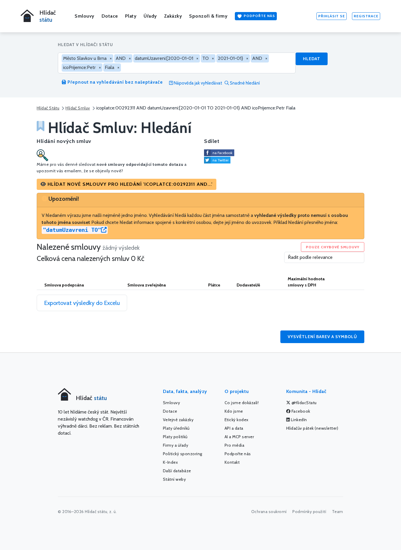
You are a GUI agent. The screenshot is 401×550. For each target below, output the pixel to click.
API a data (234, 428)
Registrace (366, 16)
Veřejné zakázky (178, 419)
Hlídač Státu (48, 108)
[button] (126, 184)
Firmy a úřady (175, 445)
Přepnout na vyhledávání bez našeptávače (114, 82)
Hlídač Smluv (77, 108)
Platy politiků (175, 436)
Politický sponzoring (182, 453)
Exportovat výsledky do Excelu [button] (82, 302)
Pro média (235, 445)
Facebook (300, 411)
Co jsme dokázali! (242, 402)
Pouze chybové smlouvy (332, 247)
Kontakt (232, 462)
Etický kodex (237, 419)
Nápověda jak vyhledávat (197, 83)
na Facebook (222, 153)
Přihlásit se (331, 16)
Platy (131, 16)
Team (337, 511)
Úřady (150, 16)
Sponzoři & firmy (208, 16)
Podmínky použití (309, 511)
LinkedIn (298, 419)
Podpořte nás (258, 16)
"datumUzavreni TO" (72, 230)
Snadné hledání (244, 83)
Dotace (110, 16)
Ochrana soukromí (269, 511)
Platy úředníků (176, 428)
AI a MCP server (239, 436)
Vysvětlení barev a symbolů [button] (322, 336)
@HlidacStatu (303, 402)
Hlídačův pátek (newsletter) (312, 428)
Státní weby (174, 479)
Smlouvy (85, 16)
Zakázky (173, 16)
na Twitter (221, 160)
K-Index (170, 462)
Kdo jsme (234, 411)
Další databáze (177, 470)
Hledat (311, 58)
